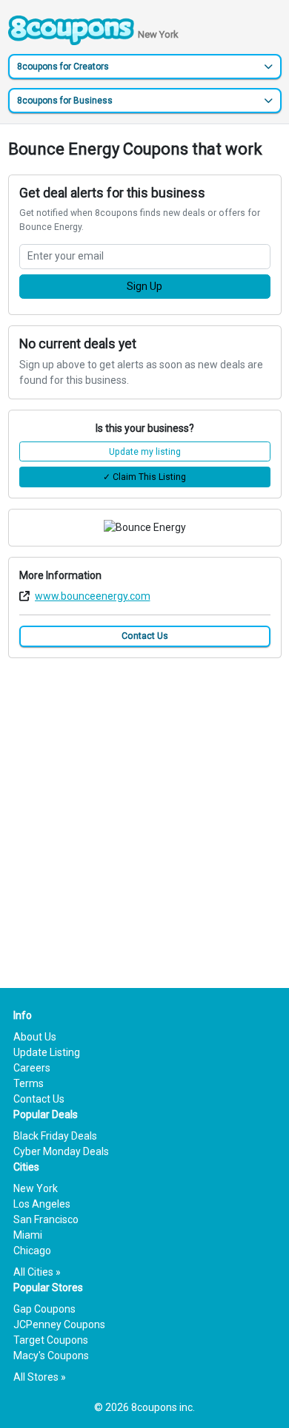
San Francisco (46, 1219)
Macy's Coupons (51, 1355)
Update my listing (145, 452)
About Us (34, 1037)
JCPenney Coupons (59, 1324)
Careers (31, 1068)
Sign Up (144, 286)
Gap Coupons (44, 1309)
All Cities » (37, 1272)
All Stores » (39, 1377)
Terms (28, 1083)
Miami (27, 1235)
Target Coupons (50, 1340)
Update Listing (46, 1052)
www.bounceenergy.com (92, 596)
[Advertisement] (144, 813)
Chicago (32, 1250)
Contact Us (145, 636)
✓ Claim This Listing (144, 477)
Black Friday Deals (55, 1136)
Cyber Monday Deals (61, 1151)
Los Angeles (41, 1204)
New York (35, 1188)
